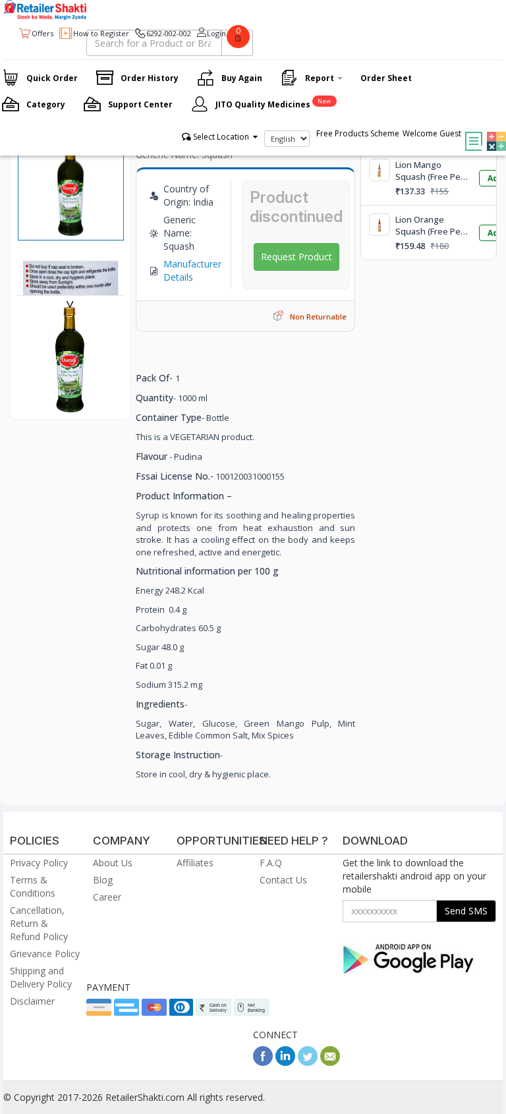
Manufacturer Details (192, 270)
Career (107, 897)
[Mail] (330, 1062)
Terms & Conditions (32, 886)
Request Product (296, 256)
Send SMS (466, 911)
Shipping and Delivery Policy (41, 977)
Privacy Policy (39, 862)
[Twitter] (308, 1062)
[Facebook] (263, 1062)
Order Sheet (386, 78)
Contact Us (283, 880)
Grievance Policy (45, 953)
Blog (103, 880)
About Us (112, 862)
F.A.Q (271, 862)
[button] (493, 131)
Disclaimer (32, 1001)
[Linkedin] (285, 1062)
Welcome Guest (432, 133)
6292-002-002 (168, 33)
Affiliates (195, 862)
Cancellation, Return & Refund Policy (39, 923)
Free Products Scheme (357, 133)
